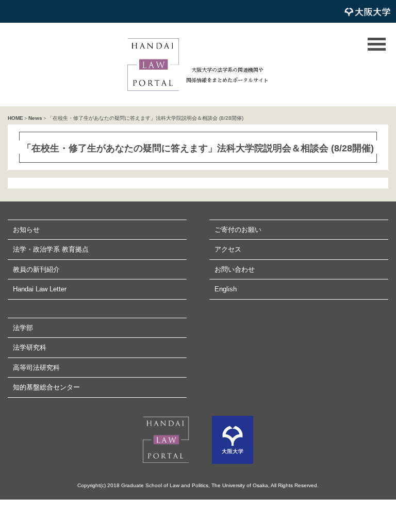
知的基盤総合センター (46, 387)
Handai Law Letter (40, 289)
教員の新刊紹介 (36, 269)
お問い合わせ (234, 269)
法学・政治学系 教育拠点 (51, 249)
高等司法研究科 (36, 367)
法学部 (23, 328)
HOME (15, 118)
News (35, 118)
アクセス (227, 249)
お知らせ (26, 230)
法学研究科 (29, 347)
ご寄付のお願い (237, 230)
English (225, 289)
